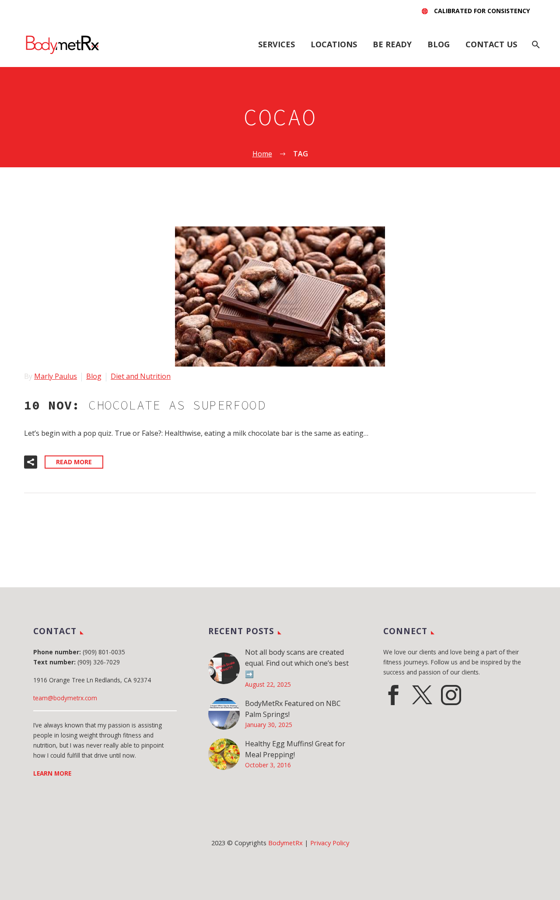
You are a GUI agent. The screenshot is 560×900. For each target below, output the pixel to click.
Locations (334, 44)
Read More (74, 462)
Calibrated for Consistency (482, 11)
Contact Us (491, 44)
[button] (30, 462)
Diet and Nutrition (141, 376)
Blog (438, 44)
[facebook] (393, 695)
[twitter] (422, 695)
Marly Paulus (55, 376)
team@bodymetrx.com (65, 698)
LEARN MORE (52, 773)
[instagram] (451, 695)
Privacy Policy (329, 842)
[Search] (534, 44)
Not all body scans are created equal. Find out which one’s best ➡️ (297, 663)
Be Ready (392, 44)
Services (276, 44)
